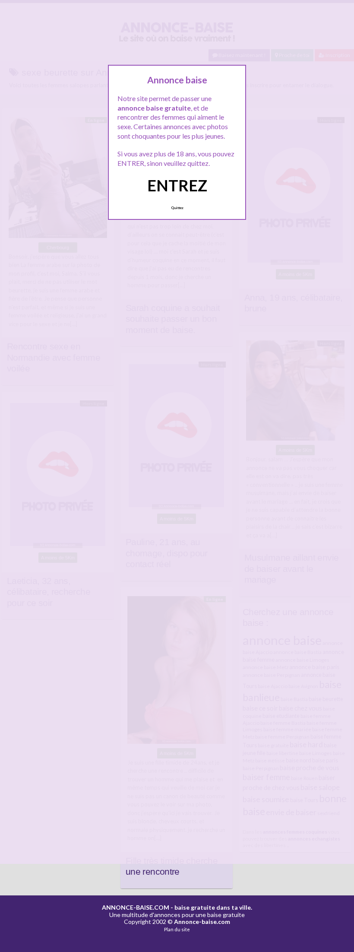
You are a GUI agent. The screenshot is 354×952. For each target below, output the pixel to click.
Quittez (177, 208)
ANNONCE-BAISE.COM (135, 907)
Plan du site (177, 929)
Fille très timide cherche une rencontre (172, 866)
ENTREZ (177, 185)
